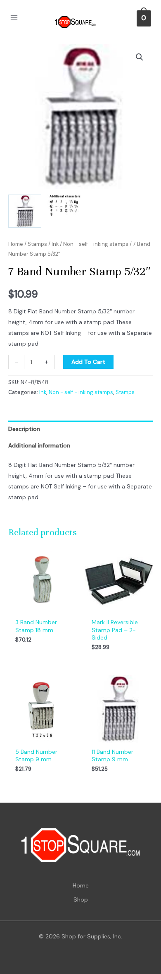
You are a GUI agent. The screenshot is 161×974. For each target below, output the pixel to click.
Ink (55, 244)
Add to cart (88, 362)
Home (15, 244)
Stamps (37, 244)
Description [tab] (24, 429)
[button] (139, 57)
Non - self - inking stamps (95, 244)
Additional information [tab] (39, 445)
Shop (80, 899)
